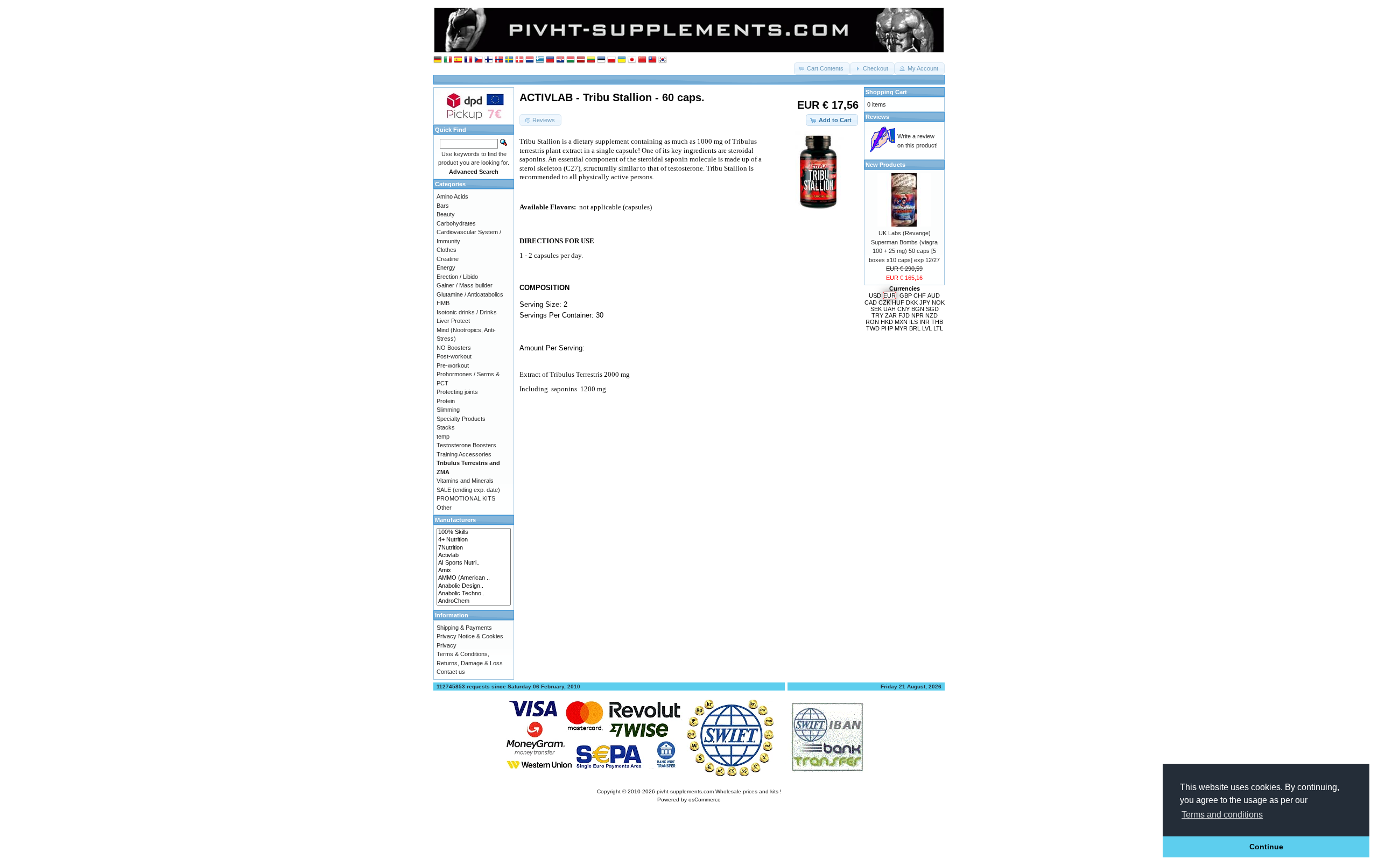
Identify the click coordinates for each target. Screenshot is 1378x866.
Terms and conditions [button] (1222, 814)
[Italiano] (448, 60)
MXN (901, 322)
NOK (938, 302)
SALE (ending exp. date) (468, 490)
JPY (924, 302)
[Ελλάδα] (540, 60)
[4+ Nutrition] (473, 540)
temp (443, 436)
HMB (443, 303)
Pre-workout (453, 365)
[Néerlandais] (529, 60)
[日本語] (632, 60)
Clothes (446, 250)
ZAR (891, 315)
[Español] (458, 60)
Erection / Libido (457, 276)
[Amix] (473, 570)
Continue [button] (1266, 846)
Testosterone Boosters (466, 445)
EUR (889, 295)
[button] (822, 68)
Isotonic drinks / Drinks (467, 312)
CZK (884, 302)
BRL (914, 328)
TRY (877, 315)
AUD (933, 295)
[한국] (662, 60)
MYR (901, 328)
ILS (913, 322)
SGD (932, 309)
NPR (917, 315)
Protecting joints (457, 392)
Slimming (448, 409)
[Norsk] (499, 60)
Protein (446, 401)
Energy (446, 267)
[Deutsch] (437, 60)
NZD (931, 315)
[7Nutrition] (473, 548)
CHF (919, 295)
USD (875, 295)
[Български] (550, 60)
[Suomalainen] (488, 60)
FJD (904, 315)
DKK (912, 302)
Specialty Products (461, 419)
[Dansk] (519, 60)
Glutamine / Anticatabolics (470, 294)
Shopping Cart (886, 92)
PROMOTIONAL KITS (466, 498)
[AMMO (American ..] (473, 578)
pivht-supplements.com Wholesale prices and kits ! (719, 791)
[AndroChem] (473, 601)
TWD (873, 328)
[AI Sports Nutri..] (473, 563)
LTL (938, 328)
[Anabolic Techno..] (473, 593)
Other (444, 507)
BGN (917, 309)
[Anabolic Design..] (473, 586)
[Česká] (478, 60)
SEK (876, 309)
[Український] (621, 60)
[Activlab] (473, 555)
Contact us (451, 671)
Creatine (448, 259)
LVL (927, 328)
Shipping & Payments (464, 627)
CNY (903, 309)
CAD (870, 302)
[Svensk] (509, 60)
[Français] (468, 60)
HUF (898, 302)
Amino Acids (452, 196)
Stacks (446, 427)
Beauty (446, 214)
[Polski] (611, 60)
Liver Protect (453, 321)
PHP (887, 328)
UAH (889, 309)
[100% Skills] (473, 532)
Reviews (877, 117)
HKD (887, 322)
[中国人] (642, 60)
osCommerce (704, 799)
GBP (905, 295)
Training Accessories (464, 454)
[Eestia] (601, 60)
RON (872, 322)
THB (937, 322)
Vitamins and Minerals (465, 480)
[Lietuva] (591, 60)
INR (924, 322)
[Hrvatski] (560, 60)
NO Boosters (454, 347)
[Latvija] (580, 60)
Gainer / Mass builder (465, 285)
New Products (885, 164)
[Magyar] (570, 60)
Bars (443, 205)
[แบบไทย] (652, 60)
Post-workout (454, 356)
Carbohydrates (456, 223)
